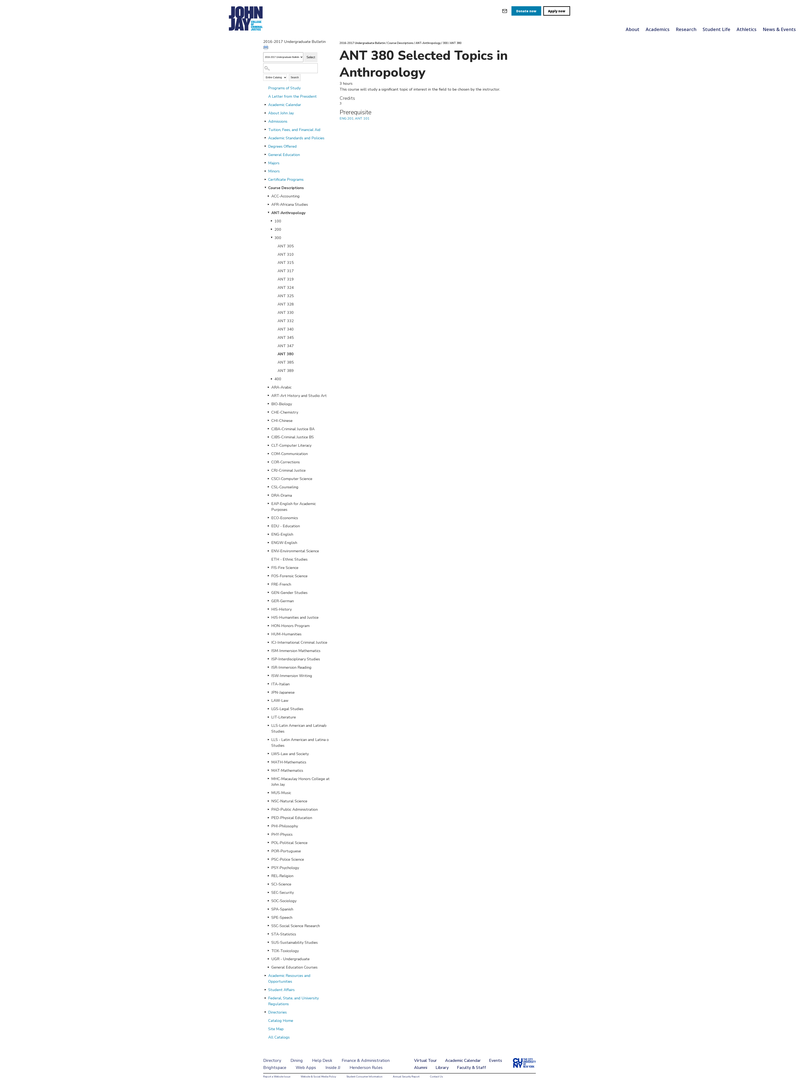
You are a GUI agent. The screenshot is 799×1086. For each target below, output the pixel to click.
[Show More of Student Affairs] (265, 989)
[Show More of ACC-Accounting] (268, 196)
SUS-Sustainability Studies (294, 942)
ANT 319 (286, 279)
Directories (277, 1012)
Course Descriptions (286, 187)
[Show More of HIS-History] (268, 609)
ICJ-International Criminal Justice (299, 642)
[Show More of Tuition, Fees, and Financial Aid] (265, 129)
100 (277, 221)
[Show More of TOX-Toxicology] (268, 951)
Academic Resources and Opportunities (289, 978)
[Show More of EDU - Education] (268, 526)
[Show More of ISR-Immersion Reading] (268, 667)
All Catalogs (279, 1037)
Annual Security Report (406, 1076)
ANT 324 (286, 287)
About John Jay (281, 113)
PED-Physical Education (291, 817)
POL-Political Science (289, 842)
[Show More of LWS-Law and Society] (268, 754)
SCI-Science (281, 884)
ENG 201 (347, 118)
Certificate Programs (286, 179)
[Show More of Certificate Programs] (265, 179)
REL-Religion (282, 875)
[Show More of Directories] (265, 1012)
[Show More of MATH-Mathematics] (268, 762)
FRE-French (281, 584)
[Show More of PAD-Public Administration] (268, 809)
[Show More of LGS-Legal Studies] (268, 709)
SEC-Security (282, 892)
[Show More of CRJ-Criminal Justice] (268, 470)
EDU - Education (285, 526)
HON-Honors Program (290, 625)
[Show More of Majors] (265, 163)
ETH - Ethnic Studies (289, 559)
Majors (273, 163)
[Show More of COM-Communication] (268, 453)
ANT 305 (286, 246)
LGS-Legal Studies (287, 708)
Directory (272, 1060)
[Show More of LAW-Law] (268, 700)
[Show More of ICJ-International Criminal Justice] (268, 642)
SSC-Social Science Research (295, 925)
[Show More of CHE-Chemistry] (268, 412)
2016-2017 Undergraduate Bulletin (362, 43)
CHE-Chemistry (284, 412)
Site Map (276, 1028)
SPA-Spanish (282, 909)
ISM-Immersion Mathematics (295, 650)
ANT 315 (286, 262)
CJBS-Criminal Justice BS (292, 437)
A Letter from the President (292, 96)
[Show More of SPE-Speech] (268, 917)
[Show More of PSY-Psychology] (268, 867)
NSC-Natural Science (289, 801)
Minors (274, 171)
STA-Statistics (283, 934)
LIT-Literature (283, 717)
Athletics (747, 29)
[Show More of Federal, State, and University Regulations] (265, 998)
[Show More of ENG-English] (268, 534)
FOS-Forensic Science (289, 576)
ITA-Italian (280, 684)
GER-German (282, 600)
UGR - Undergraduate (290, 958)
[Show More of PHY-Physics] (268, 834)
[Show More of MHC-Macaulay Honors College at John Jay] (268, 779)
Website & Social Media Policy (318, 1076)
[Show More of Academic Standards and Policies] (265, 138)
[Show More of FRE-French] (268, 584)
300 (277, 237)
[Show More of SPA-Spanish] (268, 909)
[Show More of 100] (271, 221)
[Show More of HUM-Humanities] (268, 634)
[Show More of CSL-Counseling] (268, 487)
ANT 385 (286, 362)
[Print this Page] (266, 48)
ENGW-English (284, 542)
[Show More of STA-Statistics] (268, 934)
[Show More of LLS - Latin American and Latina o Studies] (268, 739)
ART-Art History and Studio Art (299, 395)
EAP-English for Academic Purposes (293, 506)
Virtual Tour (425, 1060)
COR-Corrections (285, 462)
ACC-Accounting (285, 196)
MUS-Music (281, 792)
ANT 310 (286, 254)
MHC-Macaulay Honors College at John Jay (300, 781)
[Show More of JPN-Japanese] (268, 692)
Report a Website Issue (276, 1076)
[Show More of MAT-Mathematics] (268, 770)
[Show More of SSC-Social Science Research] (268, 926)
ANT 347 (286, 345)
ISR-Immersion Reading (291, 667)
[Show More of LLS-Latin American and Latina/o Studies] (268, 725)
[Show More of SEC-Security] (268, 892)
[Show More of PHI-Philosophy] (268, 826)
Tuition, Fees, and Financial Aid (294, 129)
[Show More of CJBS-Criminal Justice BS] (268, 437)
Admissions (277, 121)
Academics (658, 29)
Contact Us (436, 1076)
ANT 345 (286, 337)
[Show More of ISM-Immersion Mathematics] (268, 650)
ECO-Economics (284, 517)
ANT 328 (286, 304)
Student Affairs (281, 989)
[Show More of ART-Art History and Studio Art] (268, 395)
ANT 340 (286, 329)
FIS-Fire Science (284, 567)
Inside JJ (332, 1067)
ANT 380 (286, 354)
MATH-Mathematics (288, 762)
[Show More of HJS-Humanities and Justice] (268, 617)
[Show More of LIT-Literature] (268, 717)
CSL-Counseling (284, 487)
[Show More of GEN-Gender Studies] (268, 592)
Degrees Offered (282, 146)
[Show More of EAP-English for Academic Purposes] (268, 503)
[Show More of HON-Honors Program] (268, 625)
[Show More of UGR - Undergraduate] (268, 959)
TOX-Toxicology (285, 950)
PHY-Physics (282, 834)
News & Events (779, 29)
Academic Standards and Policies (296, 138)
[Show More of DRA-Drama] (268, 495)
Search (295, 77)
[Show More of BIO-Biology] (268, 404)
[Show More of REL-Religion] (268, 876)
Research (686, 29)
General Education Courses (294, 967)
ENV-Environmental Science (295, 551)
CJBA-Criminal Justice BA (293, 428)
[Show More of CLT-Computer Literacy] (268, 445)
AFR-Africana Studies (289, 204)
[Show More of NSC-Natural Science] (268, 801)
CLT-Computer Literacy (291, 445)
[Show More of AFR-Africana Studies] (268, 204)
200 (277, 229)
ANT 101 (362, 118)
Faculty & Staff (471, 1067)
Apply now (556, 11)
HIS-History (281, 609)
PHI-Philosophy (284, 826)
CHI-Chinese (282, 420)
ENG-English (282, 534)
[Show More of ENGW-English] (268, 542)
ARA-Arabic (281, 387)
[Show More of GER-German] (268, 601)
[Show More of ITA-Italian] (268, 684)
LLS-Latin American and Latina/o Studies (298, 728)
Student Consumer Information (364, 1076)
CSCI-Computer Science (291, 478)
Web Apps (306, 1067)
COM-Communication (289, 453)
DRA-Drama (281, 495)
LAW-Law (279, 700)
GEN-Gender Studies (289, 592)
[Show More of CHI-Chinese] (268, 420)
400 (277, 379)
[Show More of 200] (271, 229)
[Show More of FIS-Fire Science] (268, 567)
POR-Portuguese (286, 851)
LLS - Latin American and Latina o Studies (300, 742)
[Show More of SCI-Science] (268, 884)
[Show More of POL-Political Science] (268, 842)
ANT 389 (286, 370)
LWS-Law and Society (290, 753)
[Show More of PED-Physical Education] (268, 817)
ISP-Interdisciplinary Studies (295, 659)
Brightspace (274, 1067)
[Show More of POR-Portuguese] (268, 851)
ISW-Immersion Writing (291, 675)
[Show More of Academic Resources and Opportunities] (265, 975)
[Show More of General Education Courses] (268, 967)
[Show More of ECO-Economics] (268, 518)
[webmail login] (504, 11)
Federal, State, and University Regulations (293, 1001)
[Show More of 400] (271, 379)
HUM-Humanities (286, 634)
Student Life (716, 29)
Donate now (526, 11)
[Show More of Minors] (265, 171)
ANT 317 (286, 270)
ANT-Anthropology (288, 212)
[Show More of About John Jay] (265, 113)
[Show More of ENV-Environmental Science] (268, 551)
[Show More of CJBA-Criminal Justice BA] (268, 429)
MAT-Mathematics (287, 770)
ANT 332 (286, 320)
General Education (284, 154)
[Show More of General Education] (265, 154)
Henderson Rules (366, 1067)
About (632, 29)
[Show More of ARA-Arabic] (268, 387)
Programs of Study (284, 88)
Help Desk (322, 1060)
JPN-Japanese (283, 692)
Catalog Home (280, 1020)
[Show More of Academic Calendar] (265, 104)
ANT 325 (286, 295)
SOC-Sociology (284, 900)
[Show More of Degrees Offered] (265, 146)
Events (495, 1060)
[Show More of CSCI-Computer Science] (268, 478)
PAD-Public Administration (294, 809)
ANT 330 (286, 312)
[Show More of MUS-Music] (268, 792)
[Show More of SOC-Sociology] (268, 901)
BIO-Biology (281, 403)
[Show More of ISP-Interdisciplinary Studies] (268, 659)
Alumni (420, 1067)
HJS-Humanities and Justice (295, 617)
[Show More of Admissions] (265, 121)
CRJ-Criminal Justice (288, 470)
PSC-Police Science (287, 859)
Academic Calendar (284, 104)
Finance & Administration (366, 1060)
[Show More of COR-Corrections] (268, 462)
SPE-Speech (281, 917)
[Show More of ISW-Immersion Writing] (268, 675)
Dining (296, 1060)
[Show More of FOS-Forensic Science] (268, 576)
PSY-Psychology (285, 867)
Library (442, 1067)
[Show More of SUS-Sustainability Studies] (268, 942)
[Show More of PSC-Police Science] (268, 859)
